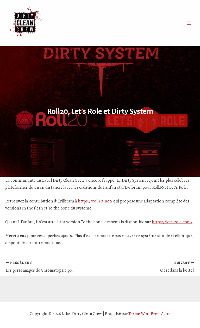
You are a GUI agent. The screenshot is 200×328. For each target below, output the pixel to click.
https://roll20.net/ (95, 201)
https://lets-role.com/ (172, 222)
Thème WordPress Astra (149, 314)
